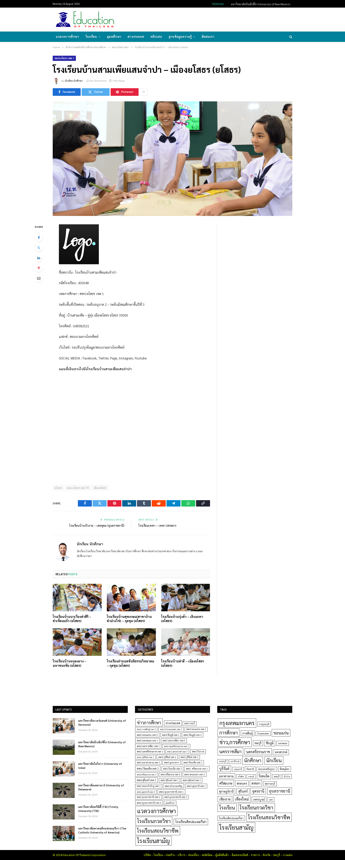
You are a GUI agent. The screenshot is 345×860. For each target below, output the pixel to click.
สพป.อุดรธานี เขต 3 (146, 791)
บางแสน (287, 855)
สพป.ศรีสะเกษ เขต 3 (146, 774)
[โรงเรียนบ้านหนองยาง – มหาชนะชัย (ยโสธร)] (77, 642)
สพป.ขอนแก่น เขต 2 (196, 729)
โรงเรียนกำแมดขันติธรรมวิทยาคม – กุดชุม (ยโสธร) (130, 663)
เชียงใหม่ (242, 799)
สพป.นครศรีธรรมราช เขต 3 (150, 751)
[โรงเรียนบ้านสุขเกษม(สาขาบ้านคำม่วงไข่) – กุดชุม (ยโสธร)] (131, 597)
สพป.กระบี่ (189, 723)
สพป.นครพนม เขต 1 (147, 740)
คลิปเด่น (156, 37)
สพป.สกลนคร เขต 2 (194, 774)
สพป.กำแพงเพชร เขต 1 (171, 729)
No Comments (98, 80)
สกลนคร (242, 783)
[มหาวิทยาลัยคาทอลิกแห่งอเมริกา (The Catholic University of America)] (64, 833)
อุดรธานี (258, 791)
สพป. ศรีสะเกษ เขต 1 (197, 768)
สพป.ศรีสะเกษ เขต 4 (170, 774)
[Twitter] (39, 248)
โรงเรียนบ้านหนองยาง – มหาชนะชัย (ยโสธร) (69, 663)
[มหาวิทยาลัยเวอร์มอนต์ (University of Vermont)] (64, 725)
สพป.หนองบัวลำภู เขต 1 (149, 786)
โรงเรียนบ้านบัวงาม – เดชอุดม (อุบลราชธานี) (96, 525)
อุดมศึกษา (114, 37)
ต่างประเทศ (136, 37)
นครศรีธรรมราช (258, 751)
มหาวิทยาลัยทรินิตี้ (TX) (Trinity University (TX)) (98, 808)
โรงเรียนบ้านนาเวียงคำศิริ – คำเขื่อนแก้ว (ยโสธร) (72, 619)
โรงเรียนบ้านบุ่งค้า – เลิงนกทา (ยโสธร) (182, 619)
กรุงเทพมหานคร (237, 722)
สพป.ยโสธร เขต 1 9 (78, 487)
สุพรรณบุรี (270, 783)
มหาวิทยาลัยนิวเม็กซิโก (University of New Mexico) (260, 4)
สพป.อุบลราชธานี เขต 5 (149, 802)
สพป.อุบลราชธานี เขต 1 (171, 791)
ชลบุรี (258, 743)
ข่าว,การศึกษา (234, 741)
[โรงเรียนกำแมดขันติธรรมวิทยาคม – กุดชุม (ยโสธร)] (131, 642)
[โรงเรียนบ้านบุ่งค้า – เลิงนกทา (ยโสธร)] (185, 597)
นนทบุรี (222, 761)
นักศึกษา (252, 760)
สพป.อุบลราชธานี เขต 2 (148, 797)
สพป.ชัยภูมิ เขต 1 (170, 734)
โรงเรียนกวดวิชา (154, 821)
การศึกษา (228, 732)
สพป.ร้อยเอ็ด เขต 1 (192, 762)
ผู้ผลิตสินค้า (222, 855)
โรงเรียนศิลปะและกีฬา (190, 821)
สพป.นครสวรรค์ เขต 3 (177, 751)
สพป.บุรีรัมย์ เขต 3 (189, 757)
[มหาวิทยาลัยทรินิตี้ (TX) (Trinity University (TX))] (64, 811)
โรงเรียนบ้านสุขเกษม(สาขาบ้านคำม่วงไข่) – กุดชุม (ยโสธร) (129, 619)
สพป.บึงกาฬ (198, 751)
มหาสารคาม (226, 776)
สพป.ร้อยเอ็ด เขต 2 (148, 768)
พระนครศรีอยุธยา (266, 769)
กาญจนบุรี (264, 724)
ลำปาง (287, 776)
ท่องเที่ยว (193, 855)
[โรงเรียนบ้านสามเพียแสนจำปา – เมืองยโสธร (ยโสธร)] (172, 158)
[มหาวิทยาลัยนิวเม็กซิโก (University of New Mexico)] (64, 747)
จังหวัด (266, 855)
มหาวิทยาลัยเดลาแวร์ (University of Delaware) (101, 787)
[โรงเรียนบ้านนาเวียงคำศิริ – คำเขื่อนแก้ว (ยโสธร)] (77, 597)
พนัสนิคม (207, 855)
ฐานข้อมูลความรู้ (180, 37)
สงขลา (255, 783)
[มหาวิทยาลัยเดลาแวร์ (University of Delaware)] (64, 790)
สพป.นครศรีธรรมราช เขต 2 (176, 746)
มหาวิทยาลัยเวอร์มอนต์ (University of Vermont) (102, 722)
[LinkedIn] (39, 258)
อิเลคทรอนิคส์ (240, 855)
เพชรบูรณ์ (259, 799)
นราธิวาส (235, 761)
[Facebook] (39, 237)
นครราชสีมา (230, 751)
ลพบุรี (277, 776)
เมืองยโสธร (100, 487)
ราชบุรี (251, 776)
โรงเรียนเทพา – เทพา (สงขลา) (157, 525)
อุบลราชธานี (279, 791)
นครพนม (282, 743)
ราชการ (255, 855)
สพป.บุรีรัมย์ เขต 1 (145, 757)
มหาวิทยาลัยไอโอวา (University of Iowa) (100, 765)
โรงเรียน (91, 37)
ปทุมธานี (238, 769)
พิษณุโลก (284, 769)
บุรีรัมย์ (224, 768)
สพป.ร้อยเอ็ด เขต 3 (172, 768)
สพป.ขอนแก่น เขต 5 (147, 734)
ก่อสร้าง (170, 855)
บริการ (181, 855)
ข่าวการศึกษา (149, 722)
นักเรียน (274, 760)
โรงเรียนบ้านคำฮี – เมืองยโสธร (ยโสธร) (182, 663)
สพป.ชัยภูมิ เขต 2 (192, 734)
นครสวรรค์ (281, 752)
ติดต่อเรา (208, 37)
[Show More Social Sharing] (144, 92)
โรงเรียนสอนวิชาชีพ (157, 830)
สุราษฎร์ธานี (226, 791)
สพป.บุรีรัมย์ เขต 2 (167, 757)
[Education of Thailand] (85, 20)
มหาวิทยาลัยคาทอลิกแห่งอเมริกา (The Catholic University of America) (102, 830)
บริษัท (147, 855)
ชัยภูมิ (270, 743)
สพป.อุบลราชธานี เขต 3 (175, 797)
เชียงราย (225, 799)
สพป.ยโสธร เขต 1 (64, 58)
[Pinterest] (39, 268)
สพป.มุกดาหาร (171, 762)
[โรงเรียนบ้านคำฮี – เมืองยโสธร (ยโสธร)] (185, 642)
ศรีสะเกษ (225, 783)
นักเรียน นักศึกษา (74, 80)
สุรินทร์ (243, 791)
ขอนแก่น (281, 732)
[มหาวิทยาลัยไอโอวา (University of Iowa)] (64, 768)
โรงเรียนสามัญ (153, 840)
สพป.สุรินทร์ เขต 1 (146, 780)
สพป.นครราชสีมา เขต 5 (174, 740)
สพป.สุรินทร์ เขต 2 (169, 780)
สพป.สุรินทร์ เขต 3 (192, 780)
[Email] (39, 278)
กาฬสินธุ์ (247, 733)
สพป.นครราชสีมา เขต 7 (148, 746)
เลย (271, 799)
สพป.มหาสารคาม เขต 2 (148, 762)
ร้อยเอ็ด (264, 776)
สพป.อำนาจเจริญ (173, 786)
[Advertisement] (219, 19)
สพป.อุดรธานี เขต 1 (196, 786)
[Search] (290, 36)
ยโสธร (58, 487)
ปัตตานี (250, 769)
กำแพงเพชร (263, 733)
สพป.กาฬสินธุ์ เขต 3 (146, 729)
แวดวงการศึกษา (67, 37)
